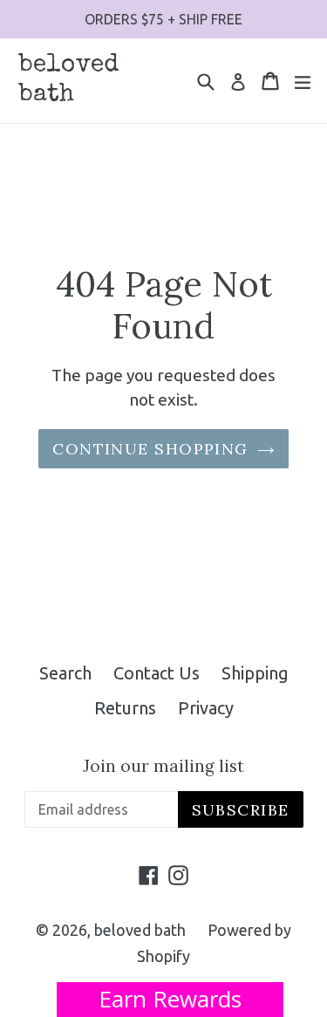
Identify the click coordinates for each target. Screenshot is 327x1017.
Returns (125, 708)
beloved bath (69, 80)
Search (65, 673)
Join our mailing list (163, 766)
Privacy (206, 708)
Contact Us (156, 673)
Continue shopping (150, 449)
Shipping (255, 673)
